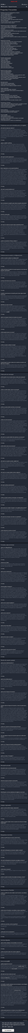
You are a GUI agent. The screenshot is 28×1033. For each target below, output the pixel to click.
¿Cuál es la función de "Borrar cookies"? (8, 22)
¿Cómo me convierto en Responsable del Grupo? (9, 76)
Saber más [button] (10, 1026)
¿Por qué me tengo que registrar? (6, 13)
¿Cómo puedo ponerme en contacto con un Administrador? (11, 120)
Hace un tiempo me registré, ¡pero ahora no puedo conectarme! (12, 19)
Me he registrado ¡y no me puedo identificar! (8, 17)
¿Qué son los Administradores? (6, 71)
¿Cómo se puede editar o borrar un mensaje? (9, 42)
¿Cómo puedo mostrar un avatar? (7, 34)
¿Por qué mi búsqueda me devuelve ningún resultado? (10, 96)
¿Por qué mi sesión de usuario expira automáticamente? (10, 21)
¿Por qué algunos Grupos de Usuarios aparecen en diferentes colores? (13, 77)
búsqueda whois (17, 990)
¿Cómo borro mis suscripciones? (6, 107)
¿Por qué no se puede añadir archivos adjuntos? (9, 49)
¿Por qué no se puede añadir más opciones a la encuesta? (11, 46)
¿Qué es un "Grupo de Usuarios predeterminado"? (9, 78)
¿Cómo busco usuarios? (5, 98)
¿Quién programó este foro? (6, 115)
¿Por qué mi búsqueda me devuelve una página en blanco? (11, 97)
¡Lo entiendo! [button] (8, 1030)
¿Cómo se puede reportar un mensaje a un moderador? (10, 51)
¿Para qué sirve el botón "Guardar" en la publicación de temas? (12, 52)
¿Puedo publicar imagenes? (5, 62)
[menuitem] (3, 4)
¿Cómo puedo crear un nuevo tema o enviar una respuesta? (11, 41)
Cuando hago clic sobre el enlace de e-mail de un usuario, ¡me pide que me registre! (14, 37)
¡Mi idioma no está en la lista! (6, 32)
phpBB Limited (21, 966)
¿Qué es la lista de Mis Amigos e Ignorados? (8, 89)
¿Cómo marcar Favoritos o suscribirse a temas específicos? (11, 104)
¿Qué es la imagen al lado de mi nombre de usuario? (10, 33)
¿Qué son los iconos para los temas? (7, 67)
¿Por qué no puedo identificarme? (6, 18)
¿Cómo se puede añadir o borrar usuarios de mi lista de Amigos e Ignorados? (12, 91)
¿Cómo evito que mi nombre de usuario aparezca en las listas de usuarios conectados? (14, 28)
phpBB (8, 312)
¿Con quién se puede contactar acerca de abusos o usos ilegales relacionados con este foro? (12, 119)
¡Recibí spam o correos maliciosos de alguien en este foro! (11, 85)
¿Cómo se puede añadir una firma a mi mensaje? (9, 43)
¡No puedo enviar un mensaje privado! (7, 83)
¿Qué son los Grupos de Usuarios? (7, 73)
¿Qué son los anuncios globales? (6, 63)
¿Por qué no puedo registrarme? (6, 16)
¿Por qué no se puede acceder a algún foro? (8, 48)
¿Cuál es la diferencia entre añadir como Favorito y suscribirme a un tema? (14, 103)
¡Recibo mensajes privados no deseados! (8, 84)
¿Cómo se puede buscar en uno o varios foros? (9, 95)
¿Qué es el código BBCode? (6, 58)
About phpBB (14, 968)
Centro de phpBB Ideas (5, 977)
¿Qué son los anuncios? (5, 64)
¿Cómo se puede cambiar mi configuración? (8, 26)
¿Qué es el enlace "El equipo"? (6, 79)
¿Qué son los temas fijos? (5, 65)
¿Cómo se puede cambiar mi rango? (7, 35)
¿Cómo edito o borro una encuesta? (7, 47)
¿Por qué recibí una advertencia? (6, 50)
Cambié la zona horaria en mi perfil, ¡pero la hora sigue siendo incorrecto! (13, 31)
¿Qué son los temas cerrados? (6, 66)
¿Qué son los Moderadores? (6, 72)
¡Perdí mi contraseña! (4, 20)
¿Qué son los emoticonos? (5, 61)
